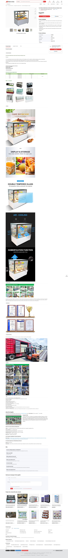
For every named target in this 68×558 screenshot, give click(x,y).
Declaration (42, 555)
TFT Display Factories (31, 544)
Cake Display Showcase (8, 532)
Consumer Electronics (10, 5)
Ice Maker (49, 531)
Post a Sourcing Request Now (27, 488)
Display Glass (8, 544)
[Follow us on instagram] (58, 550)
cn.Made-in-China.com (41, 553)
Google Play (12, 550)
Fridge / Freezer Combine (37, 532)
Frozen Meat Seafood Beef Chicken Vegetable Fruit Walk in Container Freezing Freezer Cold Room (34, 506)
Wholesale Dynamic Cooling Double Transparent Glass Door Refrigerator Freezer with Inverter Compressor (56, 506)
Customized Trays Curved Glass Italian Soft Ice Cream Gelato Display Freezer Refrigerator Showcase (10, 506)
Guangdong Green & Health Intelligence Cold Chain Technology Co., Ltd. (46, 9)
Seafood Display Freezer (23, 531)
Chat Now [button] (57, 16)
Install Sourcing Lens (25, 550)
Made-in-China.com (31, 553)
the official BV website (24, 413)
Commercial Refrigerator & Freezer (26, 5)
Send (11, 488)
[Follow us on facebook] (56, 550)
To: (9, 479)
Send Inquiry (44, 16)
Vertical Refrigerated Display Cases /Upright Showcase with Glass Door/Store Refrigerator (45, 506)
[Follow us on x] (57, 550)
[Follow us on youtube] (59, 550)
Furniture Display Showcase (39, 544)
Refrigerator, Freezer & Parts (17, 5)
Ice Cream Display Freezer (23, 532)
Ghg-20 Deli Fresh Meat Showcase (10, 520)
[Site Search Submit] (44, 1)
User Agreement (38, 555)
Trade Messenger (18, 550)
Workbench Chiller (50, 532)
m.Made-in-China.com (36, 553)
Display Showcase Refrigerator (48, 544)
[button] (42, 1)
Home (6, 5)
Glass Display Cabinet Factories (15, 544)
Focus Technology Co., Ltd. (28, 555)
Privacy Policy (46, 555)
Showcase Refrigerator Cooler (17, 546)
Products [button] (18, 1)
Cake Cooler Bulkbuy (25, 546)
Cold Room (7, 531)
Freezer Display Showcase (57, 544)
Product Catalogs (17, 528)
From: (9, 477)
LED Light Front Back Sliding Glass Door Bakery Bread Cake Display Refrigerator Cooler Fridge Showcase (22, 506)
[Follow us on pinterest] (60, 550)
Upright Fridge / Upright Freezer (38, 531)
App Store (7, 550)
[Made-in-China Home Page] (10, 1)
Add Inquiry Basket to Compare (21, 33)
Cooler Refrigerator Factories (24, 544)
